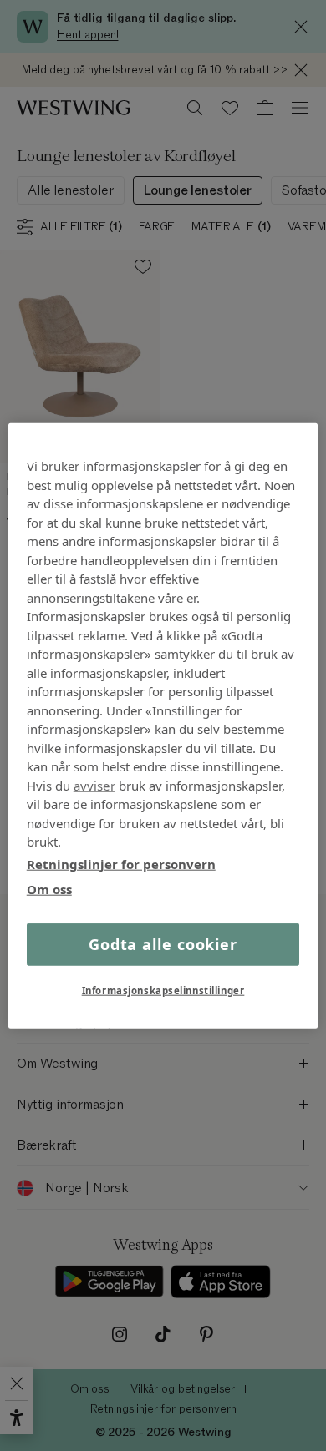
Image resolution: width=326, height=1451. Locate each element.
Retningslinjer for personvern (121, 863)
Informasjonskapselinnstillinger (163, 989)
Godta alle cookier (163, 943)
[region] (163, 726)
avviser (94, 784)
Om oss (49, 889)
